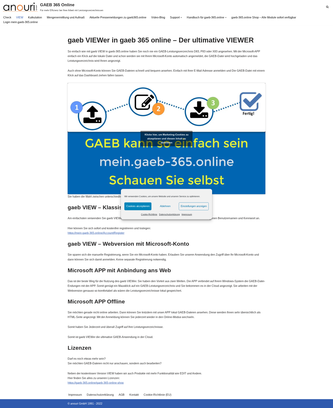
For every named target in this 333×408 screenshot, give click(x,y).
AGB (122, 394)
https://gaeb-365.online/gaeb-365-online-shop (96, 382)
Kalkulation (35, 17)
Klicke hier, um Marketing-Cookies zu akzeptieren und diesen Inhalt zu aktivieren (167, 138)
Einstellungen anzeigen (194, 206)
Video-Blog (158, 17)
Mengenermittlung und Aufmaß (66, 17)
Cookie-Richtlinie (149, 214)
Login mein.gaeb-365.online (20, 22)
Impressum (187, 214)
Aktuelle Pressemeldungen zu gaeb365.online (117, 17)
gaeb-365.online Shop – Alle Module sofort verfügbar (263, 17)
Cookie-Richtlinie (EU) (157, 394)
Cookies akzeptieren (138, 206)
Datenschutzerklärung (169, 214)
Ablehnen (165, 206)
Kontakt (134, 394)
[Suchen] (327, 7)
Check (7, 17)
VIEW (19, 17)
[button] (181, 17)
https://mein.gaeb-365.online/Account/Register (96, 232)
